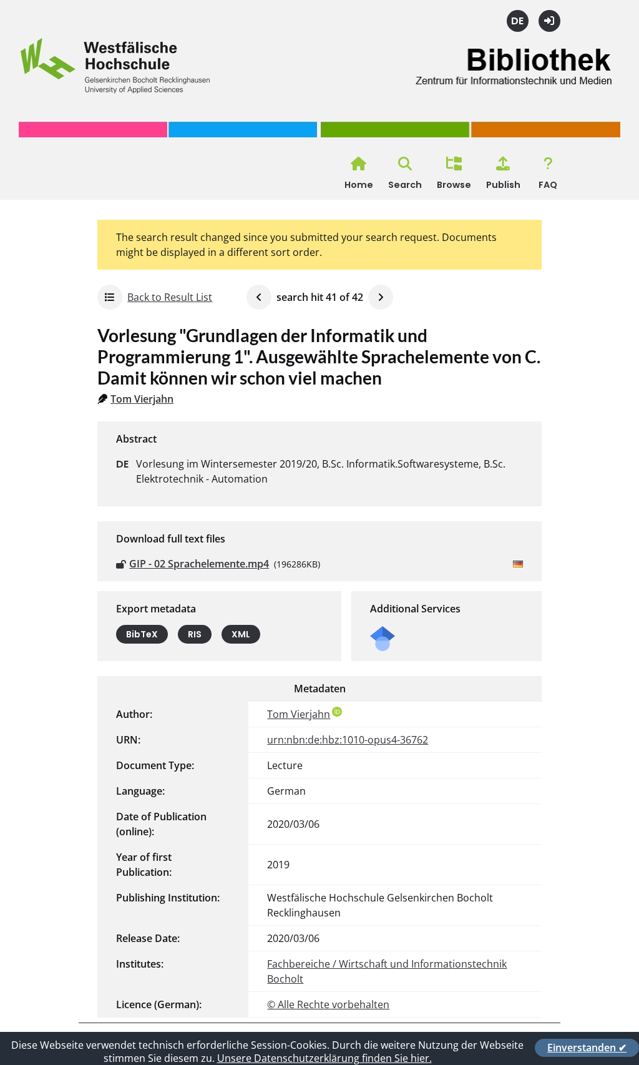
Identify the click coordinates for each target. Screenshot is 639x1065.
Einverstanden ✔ (587, 1047)
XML (241, 634)
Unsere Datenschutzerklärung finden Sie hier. (324, 1058)
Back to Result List (169, 297)
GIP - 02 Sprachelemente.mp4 (199, 564)
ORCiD (337, 712)
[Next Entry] (380, 297)
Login (549, 21)
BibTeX (142, 634)
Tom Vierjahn (141, 399)
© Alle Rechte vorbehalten (328, 1004)
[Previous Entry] (258, 297)
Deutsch (518, 21)
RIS (195, 634)
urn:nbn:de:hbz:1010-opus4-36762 (347, 740)
